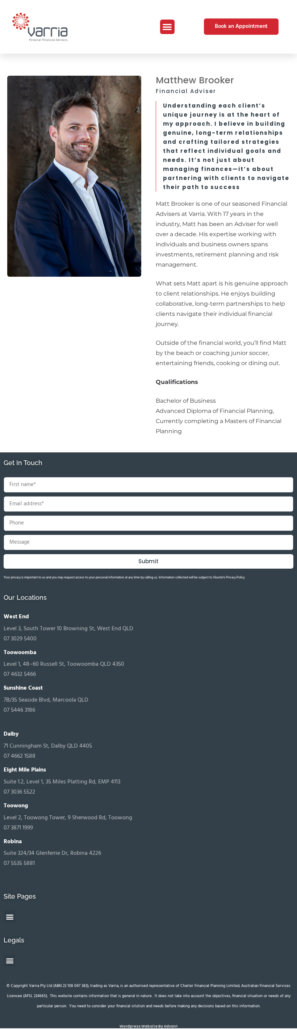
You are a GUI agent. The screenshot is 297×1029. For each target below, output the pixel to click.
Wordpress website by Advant (149, 1026)
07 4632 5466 (20, 674)
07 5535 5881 (19, 863)
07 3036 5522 (19, 792)
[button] (167, 27)
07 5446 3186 (19, 710)
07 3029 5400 (20, 639)
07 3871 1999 (18, 828)
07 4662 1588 (19, 756)
